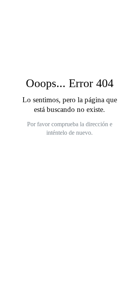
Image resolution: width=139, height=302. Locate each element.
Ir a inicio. (73, 154)
